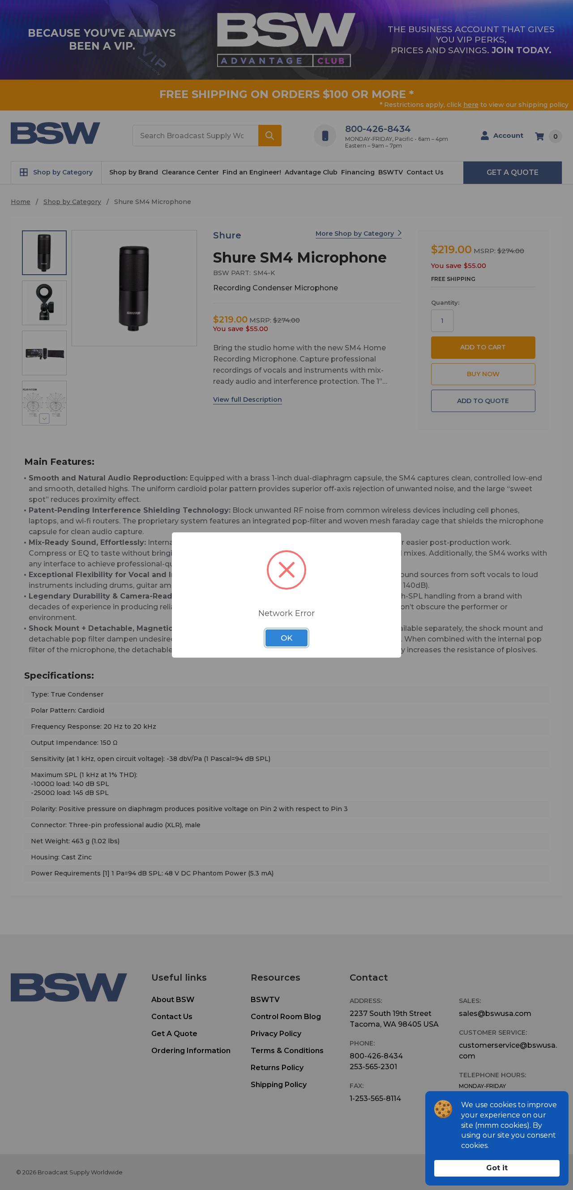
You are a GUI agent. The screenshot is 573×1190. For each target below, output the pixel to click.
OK (286, 637)
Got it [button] (497, 1168)
